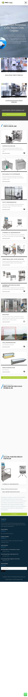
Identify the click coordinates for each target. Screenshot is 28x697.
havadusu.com (22, 576)
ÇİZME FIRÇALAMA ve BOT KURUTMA (13, 259)
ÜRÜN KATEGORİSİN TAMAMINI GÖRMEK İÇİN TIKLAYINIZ (14, 377)
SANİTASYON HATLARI (8, 146)
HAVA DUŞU (5, 314)
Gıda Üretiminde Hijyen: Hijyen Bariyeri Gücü (9, 554)
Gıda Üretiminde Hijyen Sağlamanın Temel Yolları (10, 558)
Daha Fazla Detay (6, 153)
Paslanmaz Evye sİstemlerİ (11, 174)
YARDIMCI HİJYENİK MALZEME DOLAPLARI (11, 286)
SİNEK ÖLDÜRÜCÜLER (8, 367)
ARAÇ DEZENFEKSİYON (9, 342)
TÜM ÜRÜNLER (14, 514)
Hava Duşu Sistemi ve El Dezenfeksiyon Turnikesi (10, 549)
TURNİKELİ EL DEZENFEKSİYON (11, 232)
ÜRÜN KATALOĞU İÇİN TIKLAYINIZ (14, 114)
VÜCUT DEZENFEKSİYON (9, 202)
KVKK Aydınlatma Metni (18, 579)
